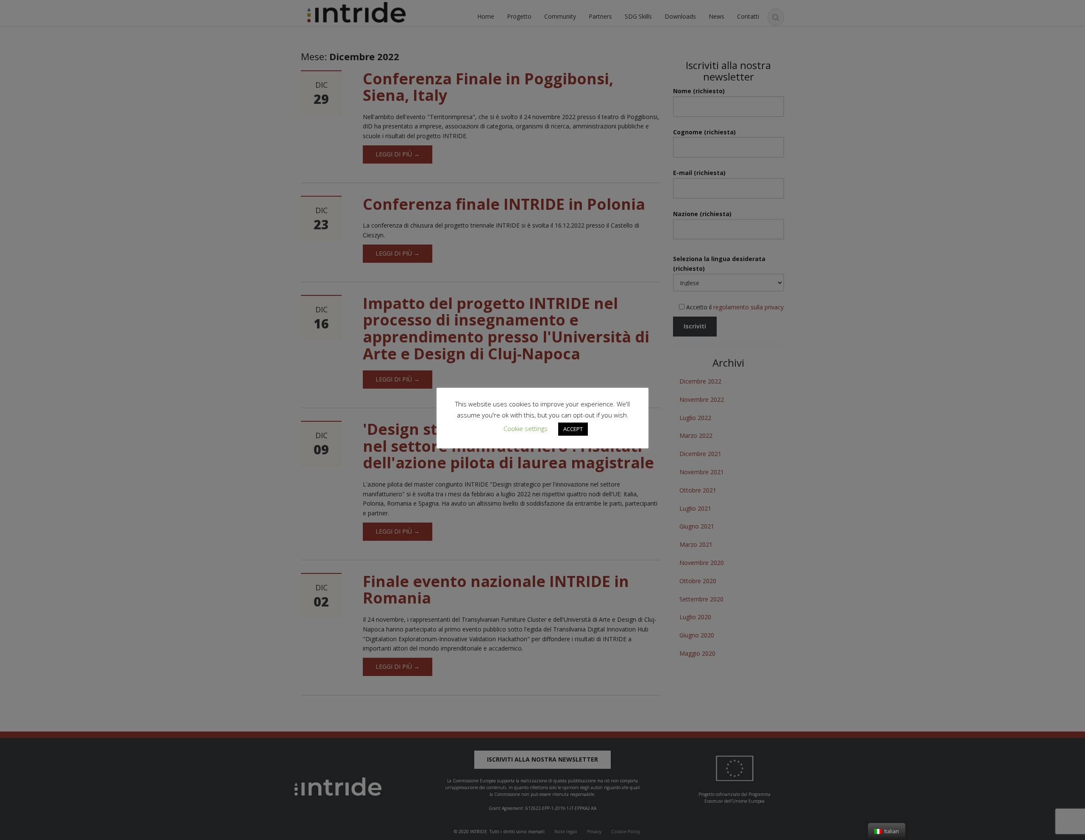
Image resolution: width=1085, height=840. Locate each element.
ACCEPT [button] (573, 429)
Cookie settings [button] (526, 428)
